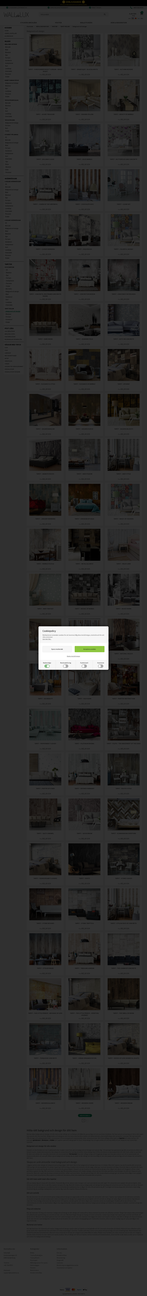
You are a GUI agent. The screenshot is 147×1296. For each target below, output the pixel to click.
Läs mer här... (46, 639)
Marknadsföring (65, 663)
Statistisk (100, 663)
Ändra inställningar (73, 656)
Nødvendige (47, 663)
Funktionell (84, 663)
